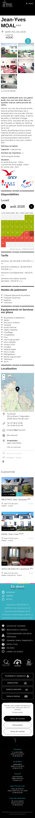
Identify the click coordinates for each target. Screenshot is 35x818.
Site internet (12, 435)
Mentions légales (7, 812)
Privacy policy (17, 712)
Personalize (17, 725)
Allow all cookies (17, 719)
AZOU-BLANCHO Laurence (15, 569)
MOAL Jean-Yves (10, 534)
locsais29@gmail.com (16, 430)
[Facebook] (3, 462)
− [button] (3, 378)
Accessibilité (22, 814)
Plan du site (13, 814)
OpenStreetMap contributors (26, 411)
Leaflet (10, 411)
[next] (31, 206)
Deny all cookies (17, 731)
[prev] (3, 206)
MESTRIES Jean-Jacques (14, 499)
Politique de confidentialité (23, 812)
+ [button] (3, 375)
